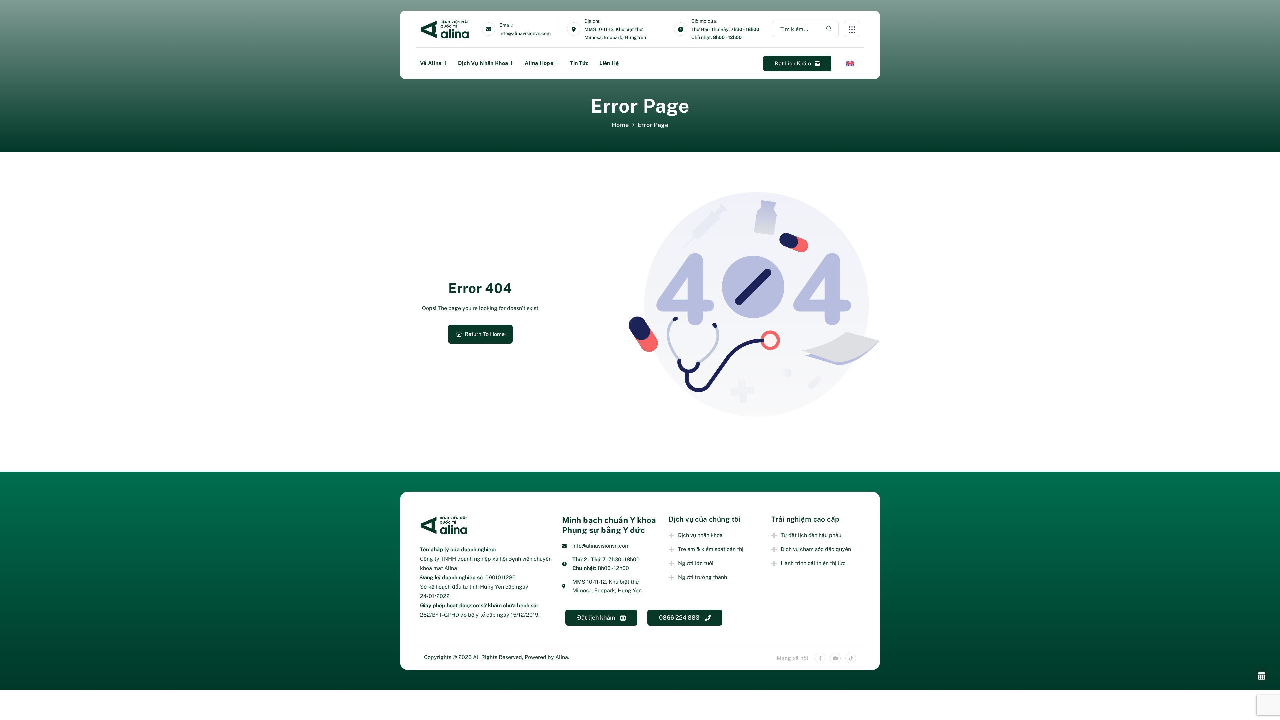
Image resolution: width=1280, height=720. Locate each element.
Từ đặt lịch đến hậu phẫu (811, 535)
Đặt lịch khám (793, 63)
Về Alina (431, 63)
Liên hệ (609, 63)
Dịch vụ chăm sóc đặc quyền (816, 549)
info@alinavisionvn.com (525, 33)
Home (620, 124)
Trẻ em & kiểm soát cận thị (710, 549)
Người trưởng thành (702, 577)
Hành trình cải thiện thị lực (813, 563)
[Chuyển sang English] (850, 63)
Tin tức (579, 63)
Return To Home (485, 334)
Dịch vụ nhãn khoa (483, 63)
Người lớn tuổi (695, 563)
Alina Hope (539, 63)
